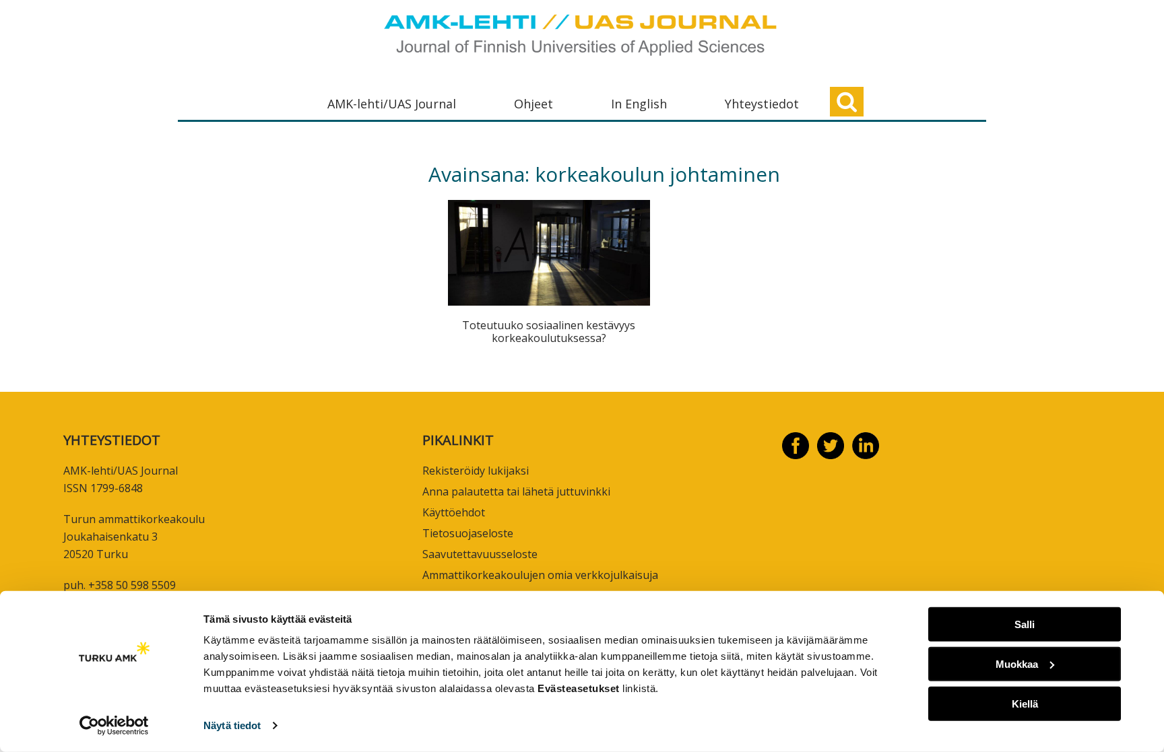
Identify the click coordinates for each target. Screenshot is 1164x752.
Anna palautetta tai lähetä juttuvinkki (516, 491)
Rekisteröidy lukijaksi (475, 470)
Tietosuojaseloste (467, 533)
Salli (1024, 624)
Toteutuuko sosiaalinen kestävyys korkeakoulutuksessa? (548, 331)
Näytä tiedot (232, 725)
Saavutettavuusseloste (480, 554)
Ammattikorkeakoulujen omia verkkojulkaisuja (540, 575)
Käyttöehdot (453, 512)
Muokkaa (1017, 664)
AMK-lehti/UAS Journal (391, 104)
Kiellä (1025, 703)
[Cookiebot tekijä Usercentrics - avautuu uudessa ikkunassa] (114, 726)
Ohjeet (533, 104)
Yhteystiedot (762, 104)
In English (639, 104)
